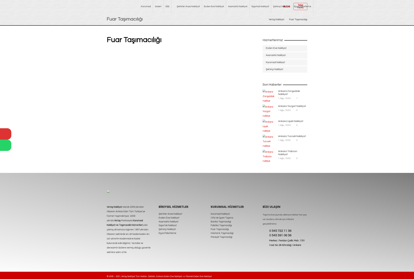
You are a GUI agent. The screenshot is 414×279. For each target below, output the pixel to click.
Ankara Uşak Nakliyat (290, 121)
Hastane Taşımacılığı (222, 233)
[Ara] (5, 134)
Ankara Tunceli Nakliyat (292, 136)
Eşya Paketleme (167, 233)
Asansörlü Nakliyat (276, 55)
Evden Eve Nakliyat (276, 48)
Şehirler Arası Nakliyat (170, 214)
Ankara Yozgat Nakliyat (292, 106)
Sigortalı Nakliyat (168, 225)
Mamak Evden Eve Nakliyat (199, 276)
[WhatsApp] (5, 145)
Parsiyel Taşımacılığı (221, 237)
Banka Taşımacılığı (221, 221)
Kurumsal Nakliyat (275, 62)
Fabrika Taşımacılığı (221, 225)
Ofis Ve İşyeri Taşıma (222, 218)
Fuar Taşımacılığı (220, 229)
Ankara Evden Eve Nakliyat (169, 276)
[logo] (121, 5)
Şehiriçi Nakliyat (274, 69)
